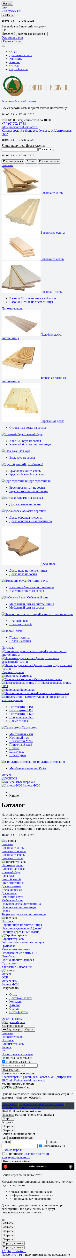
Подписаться (11, 1069)
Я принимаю (25, 1155)
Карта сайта (9, 1104)
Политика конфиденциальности (23, 1107)
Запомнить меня (54, 1146)
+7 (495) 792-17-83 (14, 123)
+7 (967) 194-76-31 (14, 1251)
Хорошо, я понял (13, 1243)
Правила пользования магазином (41, 1104)
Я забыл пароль (12, 1150)
